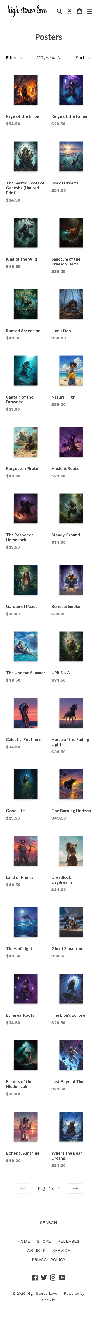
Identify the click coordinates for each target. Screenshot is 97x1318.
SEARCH (48, 1222)
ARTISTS (36, 1250)
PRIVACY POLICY (48, 1259)
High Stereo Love (42, 1293)
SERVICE (61, 1250)
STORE (44, 1241)
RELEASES (68, 1241)
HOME (24, 1241)
